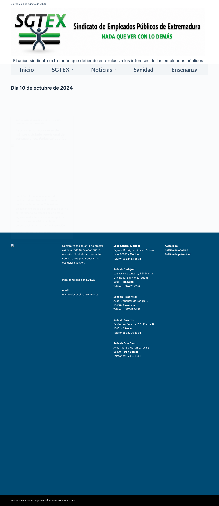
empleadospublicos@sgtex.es (80, 294)
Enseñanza (184, 69)
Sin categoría (36, 123)
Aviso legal (171, 245)
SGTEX (61, 69)
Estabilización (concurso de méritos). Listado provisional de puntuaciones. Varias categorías (41, 134)
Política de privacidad (178, 254)
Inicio (27, 69)
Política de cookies (176, 250)
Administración (38, 120)
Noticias (101, 69)
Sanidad (143, 69)
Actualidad (22, 120)
